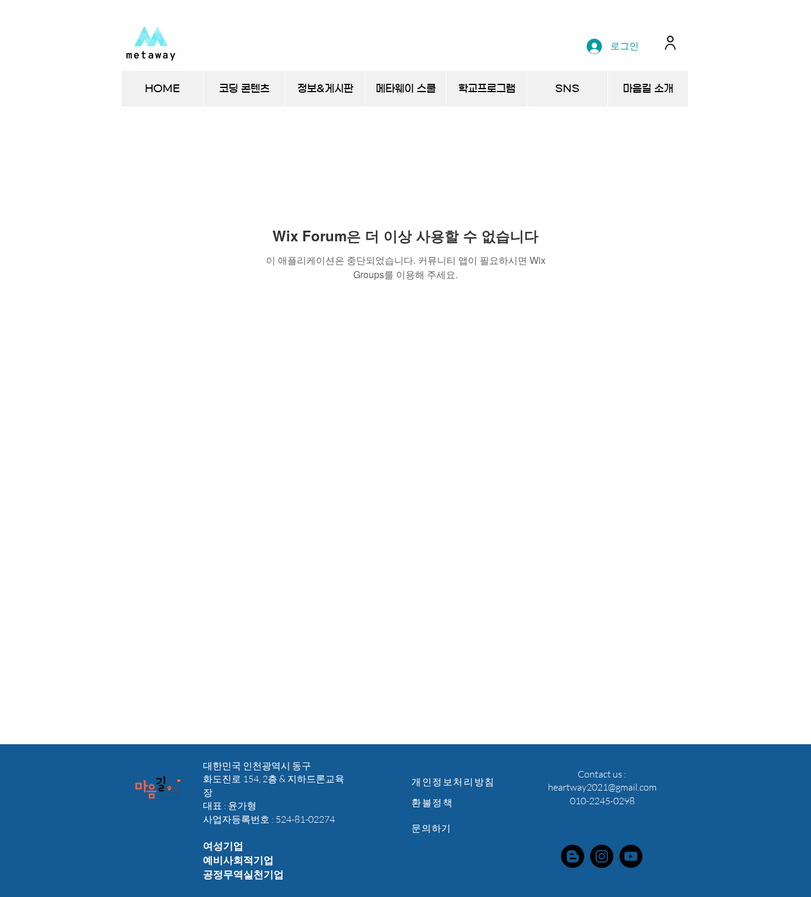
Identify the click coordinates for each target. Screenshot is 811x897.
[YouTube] (630, 856)
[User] (670, 42)
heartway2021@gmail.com (602, 787)
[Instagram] (601, 856)
